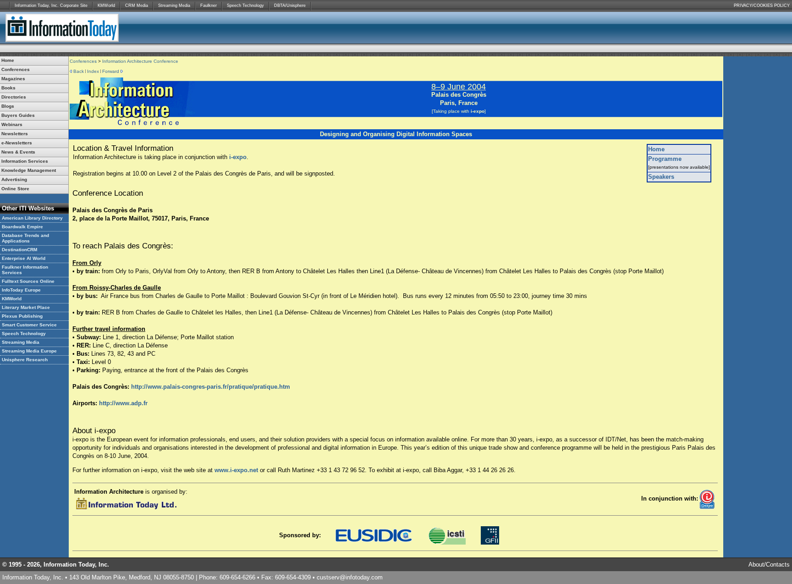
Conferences (83, 61)
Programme (665, 158)
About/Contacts (769, 564)
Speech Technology (245, 5)
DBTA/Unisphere (290, 5)
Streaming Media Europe (29, 350)
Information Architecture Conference (140, 61)
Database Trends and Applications (25, 238)
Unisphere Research (25, 359)
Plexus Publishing (22, 316)
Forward (110, 71)
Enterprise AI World (23, 258)
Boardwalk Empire (22, 226)
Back (78, 71)
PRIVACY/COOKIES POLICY (762, 5)
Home (656, 149)
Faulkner (208, 5)
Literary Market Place (26, 307)
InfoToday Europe (21, 289)
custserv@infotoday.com (350, 577)
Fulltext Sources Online (28, 281)
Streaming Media (174, 5)
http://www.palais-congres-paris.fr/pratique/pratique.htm (210, 386)
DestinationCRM (19, 249)
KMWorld (106, 5)
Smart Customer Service (29, 324)
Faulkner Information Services (25, 269)
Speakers (661, 176)
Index (93, 71)
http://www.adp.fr (123, 403)
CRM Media (136, 5)
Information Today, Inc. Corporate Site (51, 5)
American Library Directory (32, 217)
